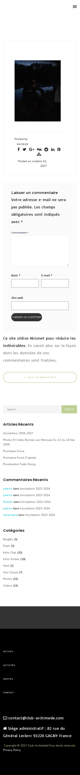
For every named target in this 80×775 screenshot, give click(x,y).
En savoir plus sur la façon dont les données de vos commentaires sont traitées (39, 353)
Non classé (10, 572)
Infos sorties (11, 559)
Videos (7, 586)
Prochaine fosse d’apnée (19, 458)
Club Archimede (24, 6)
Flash (6, 546)
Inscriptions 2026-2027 (18, 433)
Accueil (8, 651)
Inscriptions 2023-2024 (35, 489)
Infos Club (9, 553)
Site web (17, 298)
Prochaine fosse (13, 451)
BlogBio (8, 539)
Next (6, 566)
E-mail (47, 275)
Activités (9, 665)
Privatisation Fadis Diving (19, 464)
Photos (7, 579)
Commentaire (20, 232)
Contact (8, 692)
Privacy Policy (12, 750)
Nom (15, 275)
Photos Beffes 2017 (41, 377)
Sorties (8, 679)
